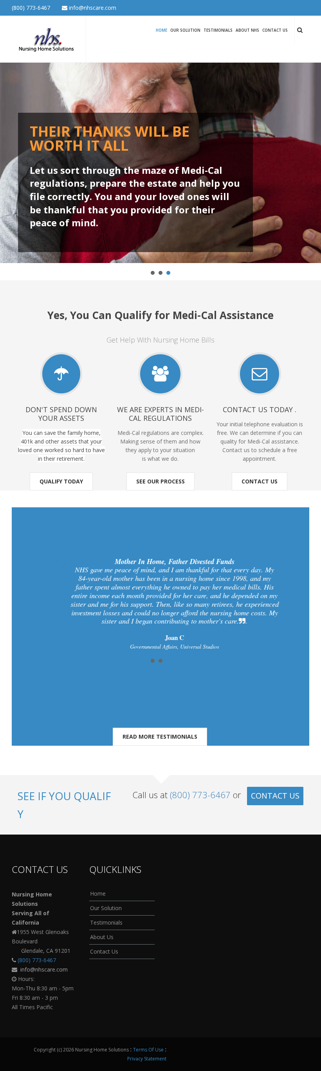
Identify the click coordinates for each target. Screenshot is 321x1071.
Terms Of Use (148, 1049)
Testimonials (218, 30)
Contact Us (275, 30)
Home (161, 30)
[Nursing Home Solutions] (46, 38)
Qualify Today (61, 481)
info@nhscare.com (91, 7)
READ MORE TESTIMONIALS (160, 736)
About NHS (247, 30)
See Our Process (160, 481)
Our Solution (185, 30)
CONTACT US (275, 795)
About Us (102, 937)
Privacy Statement (146, 1058)
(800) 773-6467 (31, 7)
